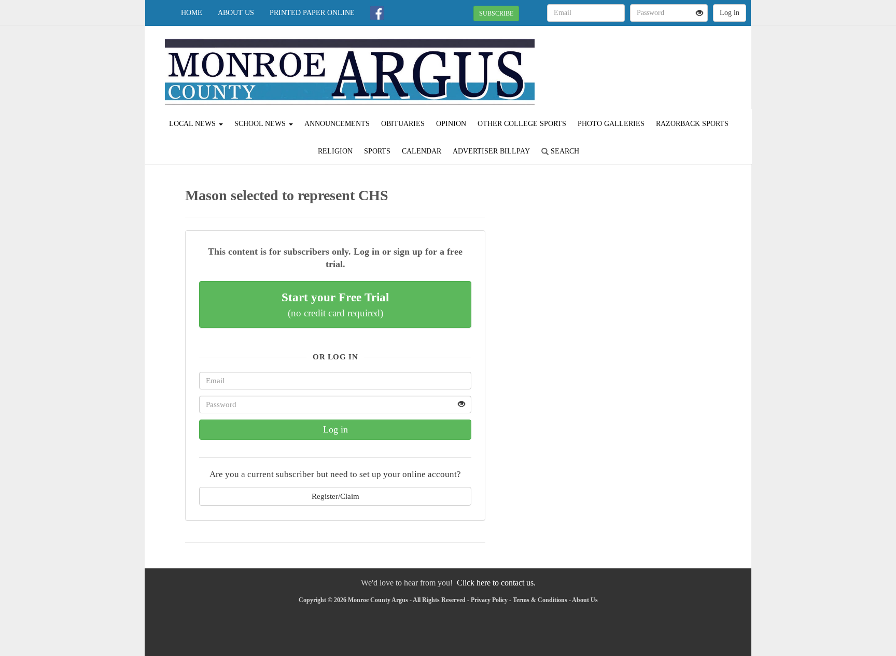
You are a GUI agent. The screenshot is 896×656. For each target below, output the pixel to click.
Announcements (337, 124)
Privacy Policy (489, 600)
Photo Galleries (611, 124)
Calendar (421, 151)
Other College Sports (522, 124)
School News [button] (261, 124)
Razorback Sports (692, 124)
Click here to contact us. (496, 582)
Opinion (451, 124)
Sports (377, 151)
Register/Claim (335, 496)
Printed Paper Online (312, 13)
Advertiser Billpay (491, 151)
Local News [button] (193, 124)
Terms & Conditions (540, 600)
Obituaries (403, 124)
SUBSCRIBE (496, 13)
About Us (236, 13)
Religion (335, 151)
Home (191, 13)
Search (564, 151)
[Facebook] (376, 13)
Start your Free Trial (335, 304)
